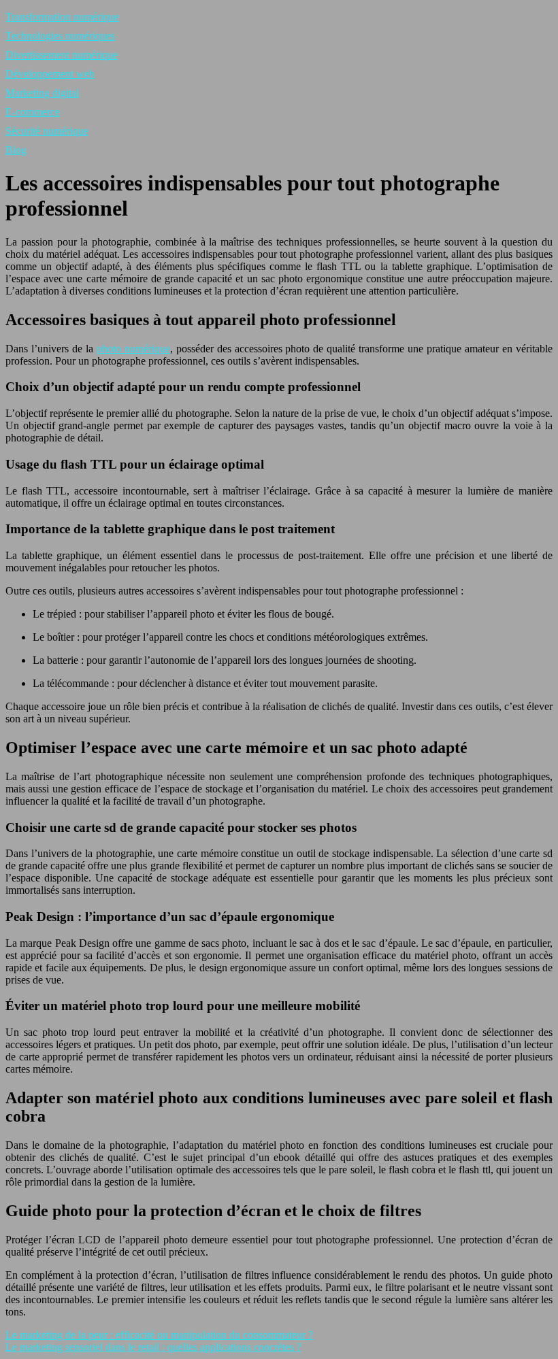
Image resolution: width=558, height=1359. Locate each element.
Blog (16, 150)
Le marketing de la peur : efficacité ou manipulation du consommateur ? (159, 1335)
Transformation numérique (62, 16)
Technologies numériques (60, 35)
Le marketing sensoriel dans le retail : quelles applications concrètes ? (153, 1347)
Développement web (50, 74)
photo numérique (133, 348)
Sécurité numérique (46, 131)
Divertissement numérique (61, 55)
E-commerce (32, 112)
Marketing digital (42, 93)
